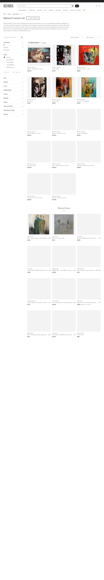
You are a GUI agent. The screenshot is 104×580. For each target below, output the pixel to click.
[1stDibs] (8, 5)
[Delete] (40, 42)
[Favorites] (96, 6)
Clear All (44, 42)
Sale (84, 10)
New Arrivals (23, 10)
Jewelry (51, 10)
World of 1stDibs (75, 10)
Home (4, 14)
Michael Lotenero (15, 14)
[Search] (22, 37)
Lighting (39, 10)
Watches (58, 10)
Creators (9, 14)
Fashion (65, 10)
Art (45, 10)
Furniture (32, 10)
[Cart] (99, 6)
